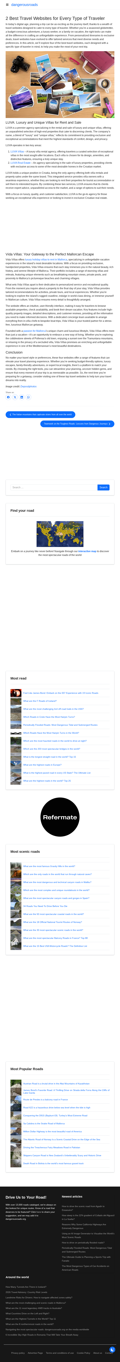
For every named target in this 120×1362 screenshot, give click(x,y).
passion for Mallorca (34, 331)
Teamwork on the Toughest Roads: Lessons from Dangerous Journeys (76, 424)
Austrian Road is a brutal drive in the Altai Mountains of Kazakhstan (56, 1083)
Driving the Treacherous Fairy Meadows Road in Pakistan (51, 1147)
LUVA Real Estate (21, 163)
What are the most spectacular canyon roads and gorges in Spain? (56, 898)
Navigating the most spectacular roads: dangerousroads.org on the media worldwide (47, 1329)
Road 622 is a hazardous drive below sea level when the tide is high (56, 1107)
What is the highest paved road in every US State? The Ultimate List (56, 773)
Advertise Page (35, 1353)
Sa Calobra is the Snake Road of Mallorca (44, 1123)
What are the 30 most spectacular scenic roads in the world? (53, 930)
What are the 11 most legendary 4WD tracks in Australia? (34, 1308)
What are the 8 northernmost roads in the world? (30, 1324)
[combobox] (54, 487)
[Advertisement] (60, 225)
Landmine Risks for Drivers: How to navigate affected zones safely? (39, 1297)
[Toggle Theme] (112, 1350)
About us (97, 1353)
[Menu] (8, 4)
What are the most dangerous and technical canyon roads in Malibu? (57, 882)
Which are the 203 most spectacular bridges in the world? (51, 749)
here (38, 1212)
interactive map (87, 551)
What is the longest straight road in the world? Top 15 (49, 757)
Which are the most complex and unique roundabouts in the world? (56, 890)
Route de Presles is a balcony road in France (45, 1099)
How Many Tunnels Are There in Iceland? (26, 1287)
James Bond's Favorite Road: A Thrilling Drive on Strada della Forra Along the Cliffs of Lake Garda (66, 1091)
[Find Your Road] (60, 534)
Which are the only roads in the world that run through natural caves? (57, 874)
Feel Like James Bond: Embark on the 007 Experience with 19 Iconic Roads (60, 693)
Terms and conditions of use (60, 1353)
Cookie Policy (83, 1353)
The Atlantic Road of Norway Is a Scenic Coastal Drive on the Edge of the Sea (61, 1139)
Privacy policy (18, 1353)
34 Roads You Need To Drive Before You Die (45, 906)
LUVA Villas (17, 151)
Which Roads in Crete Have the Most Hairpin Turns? (49, 717)
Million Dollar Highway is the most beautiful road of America (52, 1131)
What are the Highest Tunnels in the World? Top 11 (31, 1319)
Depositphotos (28, 386)
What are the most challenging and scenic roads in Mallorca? (36, 1303)
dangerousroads (24, 5)
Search (104, 487)
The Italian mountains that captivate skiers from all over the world (42, 414)
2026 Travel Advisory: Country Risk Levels (26, 1292)
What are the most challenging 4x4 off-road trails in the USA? (53, 709)
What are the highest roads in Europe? (42, 765)
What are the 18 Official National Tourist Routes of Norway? (52, 922)
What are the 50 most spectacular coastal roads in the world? (53, 914)
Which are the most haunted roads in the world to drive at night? (55, 741)
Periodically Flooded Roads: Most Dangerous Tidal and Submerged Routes (60, 725)
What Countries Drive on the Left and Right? (27, 1313)
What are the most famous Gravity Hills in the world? (49, 866)
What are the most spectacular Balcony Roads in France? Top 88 (55, 938)
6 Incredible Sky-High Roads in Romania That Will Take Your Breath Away (42, 1335)
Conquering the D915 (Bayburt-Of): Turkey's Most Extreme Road (55, 1115)
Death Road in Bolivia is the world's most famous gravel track (53, 1163)
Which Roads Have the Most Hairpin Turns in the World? (51, 733)
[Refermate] (60, 817)
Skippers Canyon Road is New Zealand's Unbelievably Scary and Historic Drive (62, 1155)
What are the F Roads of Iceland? (40, 701)
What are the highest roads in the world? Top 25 (47, 781)
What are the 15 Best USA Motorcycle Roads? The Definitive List (55, 946)
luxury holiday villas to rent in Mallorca (46, 259)
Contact (109, 1353)
